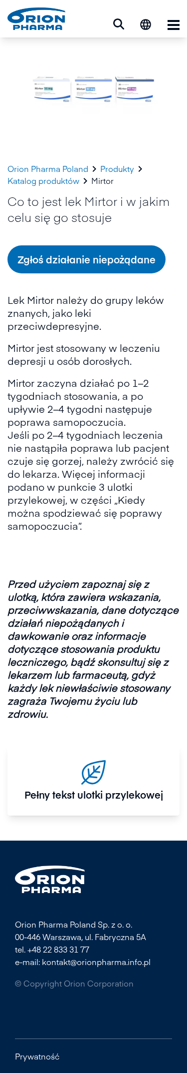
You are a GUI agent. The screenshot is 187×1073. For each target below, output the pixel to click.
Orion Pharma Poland (47, 168)
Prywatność (37, 1056)
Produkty (117, 168)
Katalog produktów (43, 180)
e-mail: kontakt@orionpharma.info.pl (83, 961)
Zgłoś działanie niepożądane (86, 259)
